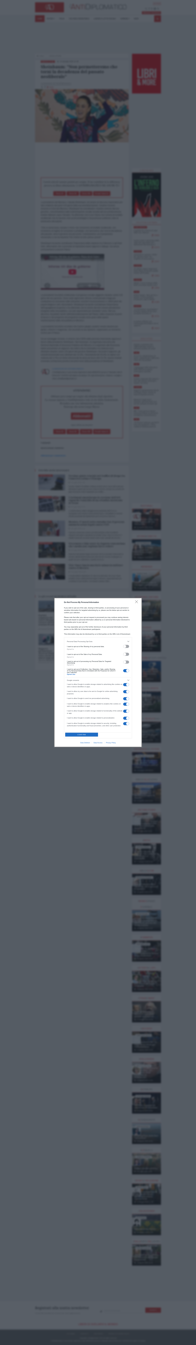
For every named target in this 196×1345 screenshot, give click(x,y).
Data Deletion (85, 743)
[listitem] (98, 641)
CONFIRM (81, 735)
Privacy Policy (111, 743)
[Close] (137, 602)
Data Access (98, 743)
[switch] (126, 646)
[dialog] (98, 672)
